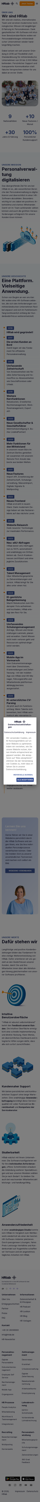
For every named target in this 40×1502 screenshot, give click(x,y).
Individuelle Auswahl (23, 775)
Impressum (31, 732)
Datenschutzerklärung (14, 732)
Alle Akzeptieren (25, 780)
